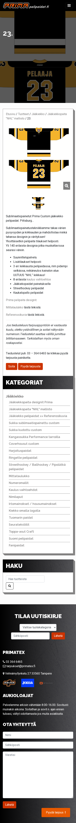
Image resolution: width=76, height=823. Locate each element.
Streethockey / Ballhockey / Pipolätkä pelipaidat (37, 467)
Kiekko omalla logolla (24, 510)
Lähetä (58, 636)
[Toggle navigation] (69, 5)
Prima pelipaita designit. (21, 300)
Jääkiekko (38, 114)
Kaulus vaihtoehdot (23, 490)
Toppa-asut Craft (21, 531)
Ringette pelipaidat (23, 457)
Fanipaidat (16, 545)
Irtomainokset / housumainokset (32, 504)
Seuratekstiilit (19, 524)
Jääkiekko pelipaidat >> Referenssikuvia (38, 416)
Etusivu (10, 114)
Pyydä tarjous (56, 812)
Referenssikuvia (17, 314)
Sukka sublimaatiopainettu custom (34, 423)
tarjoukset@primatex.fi (20, 666)
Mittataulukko (15, 307)
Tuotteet (23, 114)
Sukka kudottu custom (25, 430)
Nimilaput (16, 497)
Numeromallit (19, 483)
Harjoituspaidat (20, 450)
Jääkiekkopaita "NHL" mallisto (30, 409)
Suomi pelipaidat (21, 538)
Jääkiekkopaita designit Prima (31, 402)
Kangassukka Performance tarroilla (34, 437)
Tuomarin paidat (21, 517)
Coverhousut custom (24, 444)
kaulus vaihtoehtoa (39, 279)
